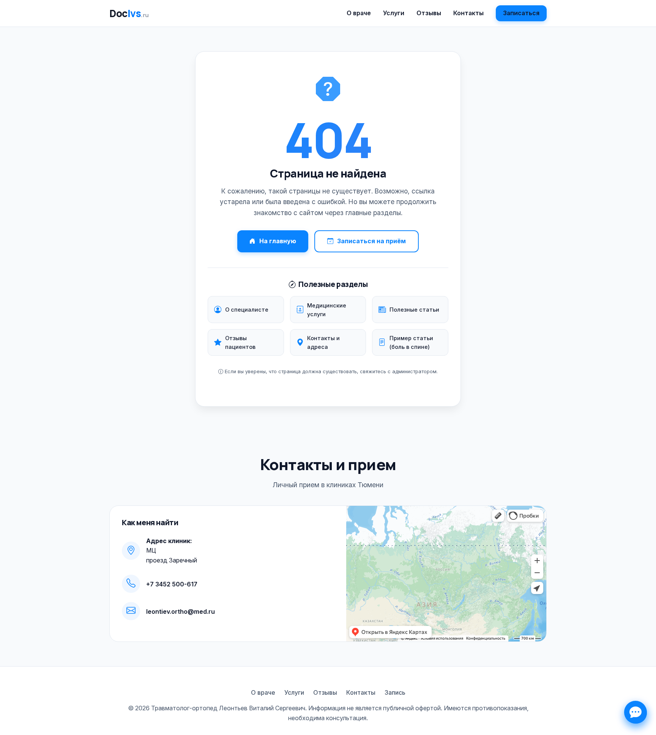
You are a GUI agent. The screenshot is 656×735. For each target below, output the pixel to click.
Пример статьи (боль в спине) (411, 342)
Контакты (468, 13)
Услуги (393, 13)
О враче (359, 13)
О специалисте (246, 309)
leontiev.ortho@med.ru (180, 611)
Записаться (521, 13)
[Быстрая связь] (635, 712)
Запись (395, 692)
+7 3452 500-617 (171, 584)
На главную (277, 241)
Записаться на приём (371, 241)
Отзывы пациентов (240, 342)
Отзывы (428, 13)
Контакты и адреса (323, 342)
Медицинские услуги (326, 309)
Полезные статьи (414, 309)
